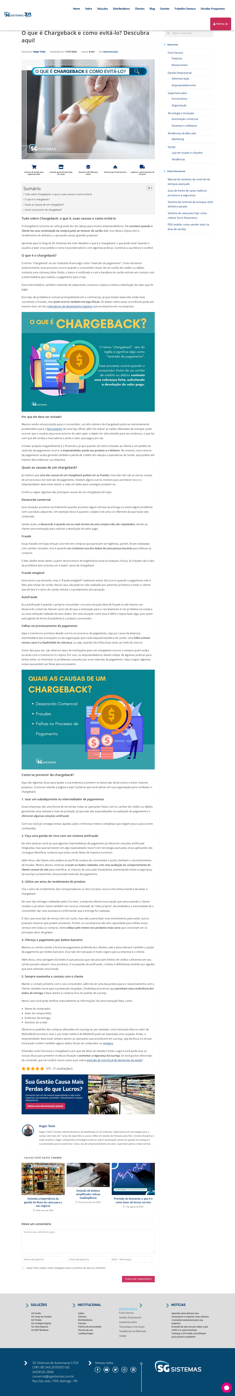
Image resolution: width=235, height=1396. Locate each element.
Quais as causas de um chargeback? (44, 204)
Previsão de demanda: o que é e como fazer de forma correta (133, 1200)
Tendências (178, 159)
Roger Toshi (39, 51)
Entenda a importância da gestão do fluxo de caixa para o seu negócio (43, 1202)
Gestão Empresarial (180, 73)
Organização (179, 105)
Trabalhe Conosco (185, 8)
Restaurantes (180, 65)
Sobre (88, 8)
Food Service (175, 52)
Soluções (102, 8)
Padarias (177, 58)
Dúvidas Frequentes (213, 8)
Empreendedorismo (184, 85)
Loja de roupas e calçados (187, 152)
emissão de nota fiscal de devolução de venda (114, 1060)
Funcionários (179, 98)
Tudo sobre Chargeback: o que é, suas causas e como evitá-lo (58, 194)
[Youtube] (106, 1370)
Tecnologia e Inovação (181, 113)
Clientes (140, 8)
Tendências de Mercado (182, 133)
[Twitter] (115, 1370)
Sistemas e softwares (184, 125)
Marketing (178, 139)
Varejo (172, 147)
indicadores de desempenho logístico (70, 306)
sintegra (108, 1043)
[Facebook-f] (97, 1370)
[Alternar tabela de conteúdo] (147, 188)
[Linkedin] (133, 1370)
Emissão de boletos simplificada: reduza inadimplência (88, 1194)
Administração (110, 51)
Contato (164, 8)
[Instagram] (124, 1370)
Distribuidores (121, 8)
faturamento (54, 429)
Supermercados (177, 93)
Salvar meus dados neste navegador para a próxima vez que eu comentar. (66, 1267)
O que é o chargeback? (37, 199)
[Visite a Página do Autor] (28, 1130)
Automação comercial (185, 119)
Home (76, 8)
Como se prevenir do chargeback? (43, 209)
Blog (152, 8)
